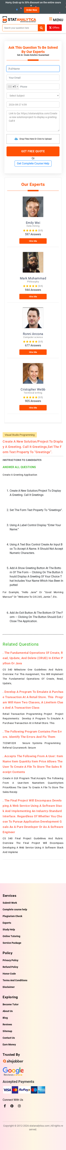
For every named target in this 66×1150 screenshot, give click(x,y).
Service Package (12, 942)
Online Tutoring (11, 936)
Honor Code (9, 973)
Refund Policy (10, 967)
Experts (7, 922)
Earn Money (9, 1044)
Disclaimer (9, 987)
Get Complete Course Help (33, 163)
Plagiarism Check (12, 916)
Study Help (9, 929)
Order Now (31, 10)
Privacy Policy (10, 960)
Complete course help (15, 909)
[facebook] (5, 1106)
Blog (5, 1017)
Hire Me (33, 241)
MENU (58, 20)
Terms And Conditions (15, 980)
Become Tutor (10, 1004)
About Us (8, 1011)
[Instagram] (19, 1106)
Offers (55, 27)
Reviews (7, 1024)
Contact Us (9, 1037)
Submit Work (10, 902)
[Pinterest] (11, 1106)
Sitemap (7, 1031)
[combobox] (13, 87)
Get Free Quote (33, 151)
